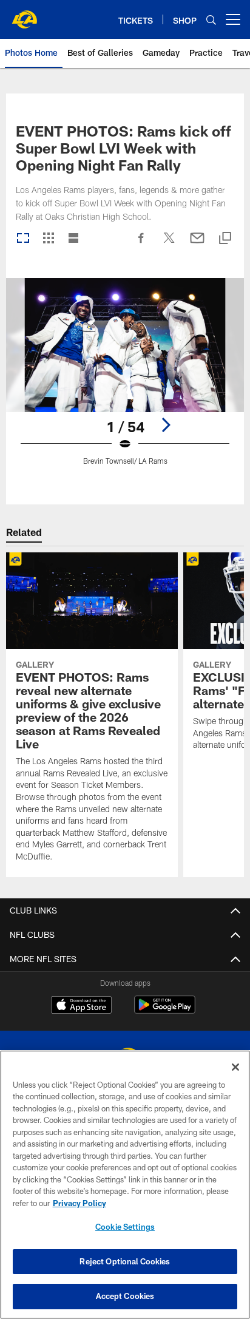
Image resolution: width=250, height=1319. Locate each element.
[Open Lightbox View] (125, 379)
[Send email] (197, 244)
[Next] (165, 425)
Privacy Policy (79, 1203)
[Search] (211, 20)
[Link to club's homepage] (24, 14)
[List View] (73, 239)
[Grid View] (48, 239)
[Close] (235, 1067)
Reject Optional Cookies (124, 1261)
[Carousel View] (23, 239)
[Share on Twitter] (169, 244)
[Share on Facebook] (141, 244)
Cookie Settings (125, 1227)
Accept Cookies (125, 1296)
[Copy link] (225, 239)
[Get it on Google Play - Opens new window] (165, 1011)
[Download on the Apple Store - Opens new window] (81, 1006)
